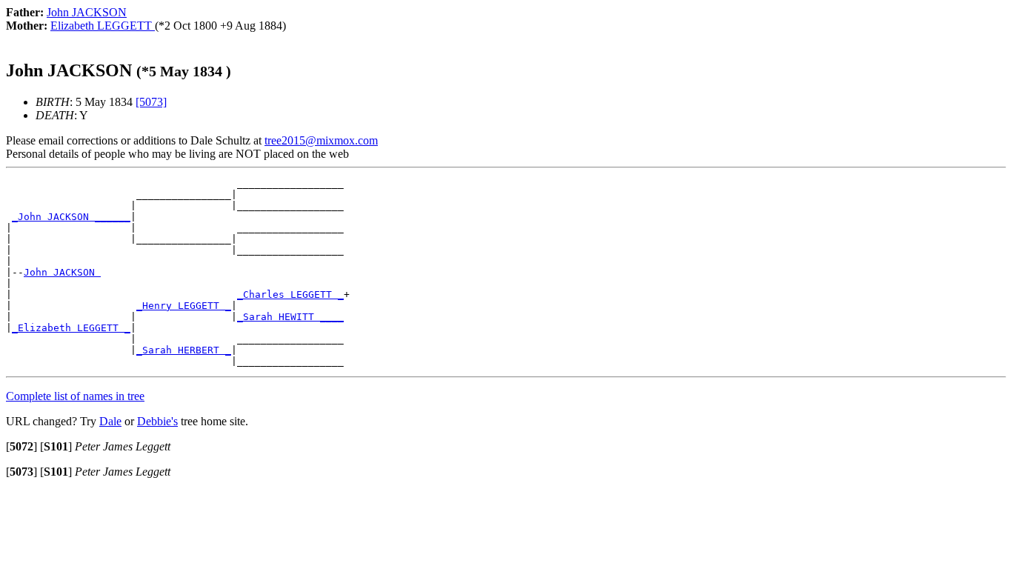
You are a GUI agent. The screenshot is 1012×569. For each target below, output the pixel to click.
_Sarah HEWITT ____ (290, 316)
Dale (110, 421)
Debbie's (157, 421)
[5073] (151, 102)
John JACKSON (62, 272)
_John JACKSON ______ (71, 216)
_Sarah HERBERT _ (183, 350)
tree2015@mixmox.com (321, 140)
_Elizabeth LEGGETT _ (71, 327)
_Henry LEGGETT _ (183, 305)
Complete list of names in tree (75, 396)
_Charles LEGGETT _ (290, 294)
